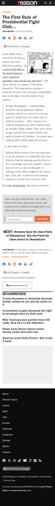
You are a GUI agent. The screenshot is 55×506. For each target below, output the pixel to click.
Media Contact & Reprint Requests (18, 278)
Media (5, 446)
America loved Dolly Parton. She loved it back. (27, 339)
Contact (6, 440)
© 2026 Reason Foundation (14, 476)
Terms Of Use (9, 480)
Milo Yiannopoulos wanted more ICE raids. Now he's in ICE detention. (26, 321)
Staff (4, 411)
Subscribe (42, 218)
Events (5, 405)
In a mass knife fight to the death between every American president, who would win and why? (22, 73)
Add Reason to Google (17, 46)
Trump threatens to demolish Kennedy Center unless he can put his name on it (27, 301)
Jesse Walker (8, 31)
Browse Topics (9, 399)
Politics (6, 12)
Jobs (4, 416)
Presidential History (19, 257)
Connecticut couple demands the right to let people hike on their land (27, 312)
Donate (6, 422)
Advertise (7, 428)
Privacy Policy (45, 476)
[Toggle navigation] (3, 3)
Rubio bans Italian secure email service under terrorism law (23, 330)
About (5, 393)
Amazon (6, 452)
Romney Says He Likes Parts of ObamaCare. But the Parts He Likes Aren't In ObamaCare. (27, 235)
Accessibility (33, 476)
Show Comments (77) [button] (18, 285)
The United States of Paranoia (34, 253)
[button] (51, 3)
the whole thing (16, 185)
